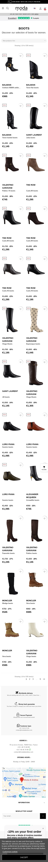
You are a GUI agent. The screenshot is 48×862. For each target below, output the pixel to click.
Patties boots (31, 553)
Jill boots (6, 397)
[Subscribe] (43, 816)
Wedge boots (7, 603)
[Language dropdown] (35, 8)
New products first (24, 41)
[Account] (40, 8)
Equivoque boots (33, 344)
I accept (24, 857)
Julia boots (30, 138)
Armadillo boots (32, 500)
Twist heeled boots (9, 138)
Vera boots (30, 603)
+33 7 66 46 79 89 (24, 728)
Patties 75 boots (8, 191)
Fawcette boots (8, 553)
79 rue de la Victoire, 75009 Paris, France (23, 745)
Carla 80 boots (32, 191)
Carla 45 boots (8, 291)
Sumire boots (7, 447)
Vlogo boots (31, 656)
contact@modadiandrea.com (24, 730)
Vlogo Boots (7, 344)
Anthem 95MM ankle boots (10, 88)
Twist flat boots (32, 88)
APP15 (36, 14)
